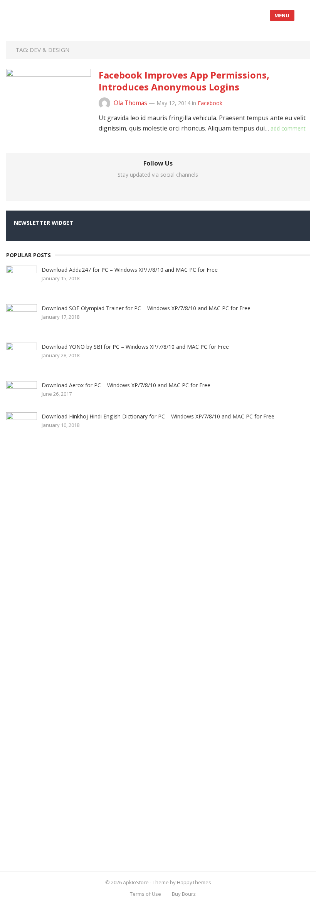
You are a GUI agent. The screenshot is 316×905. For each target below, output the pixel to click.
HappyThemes (194, 882)
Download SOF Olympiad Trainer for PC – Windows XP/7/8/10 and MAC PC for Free (146, 308)
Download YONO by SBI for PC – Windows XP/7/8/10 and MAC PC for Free (135, 346)
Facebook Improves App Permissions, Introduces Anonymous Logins (184, 81)
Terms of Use (145, 893)
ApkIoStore (136, 882)
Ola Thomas (130, 103)
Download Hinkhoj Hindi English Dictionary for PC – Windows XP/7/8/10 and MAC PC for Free (158, 416)
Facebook (210, 103)
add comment (288, 128)
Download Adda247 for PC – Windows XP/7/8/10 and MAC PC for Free (130, 269)
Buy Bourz (184, 893)
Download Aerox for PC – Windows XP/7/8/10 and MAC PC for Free (126, 385)
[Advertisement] (64, 655)
